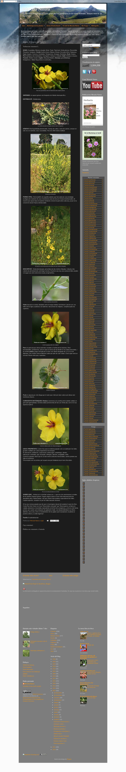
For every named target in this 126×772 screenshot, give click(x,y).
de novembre (58, 695)
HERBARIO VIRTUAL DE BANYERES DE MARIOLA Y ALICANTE (88, 657)
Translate (96, 47)
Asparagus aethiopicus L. (37, 650)
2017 (54, 678)
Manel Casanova (38, 694)
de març (56, 714)
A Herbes (53, 631)
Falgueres (53, 642)
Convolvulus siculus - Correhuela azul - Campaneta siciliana (93, 661)
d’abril (56, 712)
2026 (54, 659)
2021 (54, 671)
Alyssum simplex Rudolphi (61, 736)
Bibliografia (95, 25)
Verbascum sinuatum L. (60, 738)
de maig (56, 709)
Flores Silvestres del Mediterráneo (86, 683)
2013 (54, 688)
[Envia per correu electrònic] (51, 521)
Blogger (69, 759)
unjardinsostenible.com (87, 670)
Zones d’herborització (53, 25)
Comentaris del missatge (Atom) (41, 579)
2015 (54, 683)
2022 (54, 669)
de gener (57, 719)
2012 (54, 690)
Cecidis (53, 638)
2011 (54, 747)
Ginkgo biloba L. (35, 632)
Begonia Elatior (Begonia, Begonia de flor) (94, 673)
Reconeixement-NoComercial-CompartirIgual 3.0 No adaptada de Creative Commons (33, 699)
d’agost (56, 702)
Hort (52, 649)
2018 (54, 676)
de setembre (58, 700)
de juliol (56, 705)
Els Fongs (85, 25)
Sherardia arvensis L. (60, 726)
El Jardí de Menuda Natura (71, 25)
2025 (54, 661)
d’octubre (57, 697)
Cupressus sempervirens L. (62, 721)
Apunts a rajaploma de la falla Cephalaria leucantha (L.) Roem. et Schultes (94, 634)
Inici (23, 25)
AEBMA (25, 674)
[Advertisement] (56, 599)
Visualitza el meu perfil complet (32, 686)
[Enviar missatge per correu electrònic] (47, 520)
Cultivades (54, 640)
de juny (56, 707)
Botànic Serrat (84, 643)
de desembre (58, 692)
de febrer (57, 717)
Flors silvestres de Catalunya (31, 671)
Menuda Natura (36, 9)
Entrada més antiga (70, 576)
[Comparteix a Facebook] (56, 521)
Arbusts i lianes (55, 636)
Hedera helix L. (58, 733)
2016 (54, 681)
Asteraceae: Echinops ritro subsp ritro (93, 686)
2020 (54, 673)
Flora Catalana (27, 667)
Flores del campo (28, 669)
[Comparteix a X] (54, 521)
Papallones (85, 172)
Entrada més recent (30, 576)
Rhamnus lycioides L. (60, 729)
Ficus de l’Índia (91, 698)
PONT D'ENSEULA (28, 676)
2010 (54, 749)
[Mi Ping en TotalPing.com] (43, 754)
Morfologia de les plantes (35, 25)
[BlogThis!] (53, 521)
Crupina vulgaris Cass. (60, 741)
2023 (54, 666)
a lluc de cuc (84, 631)
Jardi (52, 651)
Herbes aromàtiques (56, 646)
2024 (54, 664)
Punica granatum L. (59, 743)
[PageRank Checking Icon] (31, 754)
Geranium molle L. (59, 724)
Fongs (52, 644)
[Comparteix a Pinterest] (58, 521)
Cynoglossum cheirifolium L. (62, 731)
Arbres (52, 633)
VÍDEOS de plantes (28, 665)
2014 (54, 686)
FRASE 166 (90, 645)
